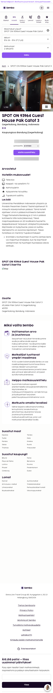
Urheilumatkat (7, 487)
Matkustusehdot (26, 615)
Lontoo (5, 464)
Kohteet (27, 630)
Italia (29, 438)
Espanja (5, 435)
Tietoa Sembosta (26, 605)
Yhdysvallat (31, 448)
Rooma (30, 464)
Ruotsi (29, 445)
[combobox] (24, 31)
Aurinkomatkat (32, 481)
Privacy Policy (26, 610)
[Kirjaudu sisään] (42, 8)
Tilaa (26, 685)
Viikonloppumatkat (34, 491)
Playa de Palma (7, 461)
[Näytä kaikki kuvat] (46, 106)
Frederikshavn (32, 468)
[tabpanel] (26, 42)
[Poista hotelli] (47, 30)
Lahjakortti (26, 635)
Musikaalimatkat (8, 491)
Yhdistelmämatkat (33, 484)
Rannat (4, 481)
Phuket (4, 468)
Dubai (29, 471)
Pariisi (29, 458)
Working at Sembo (26, 620)
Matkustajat (9, 46)
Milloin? (7, 38)
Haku (26, 55)
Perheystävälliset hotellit (36, 487)
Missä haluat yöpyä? (12, 29)
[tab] (6, 20)
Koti (4, 66)
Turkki (4, 438)
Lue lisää (6, 199)
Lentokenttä (18, 146)
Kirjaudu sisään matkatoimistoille (26, 640)
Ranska (5, 441)
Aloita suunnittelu (26, 152)
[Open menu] (48, 8)
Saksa (4, 445)
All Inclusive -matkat (9, 484)
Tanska (29, 435)
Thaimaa (5, 448)
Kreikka (30, 441)
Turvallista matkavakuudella (26, 625)
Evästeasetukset (28, 649)
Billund (4, 458)
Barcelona (31, 461)
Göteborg (5, 471)
